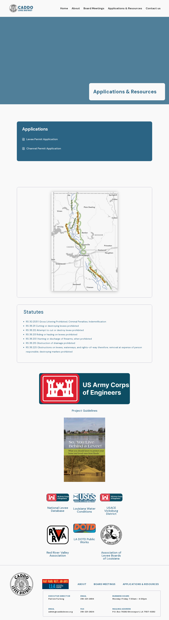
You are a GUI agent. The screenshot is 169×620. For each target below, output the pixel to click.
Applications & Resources (125, 8)
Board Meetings (94, 8)
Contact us (153, 8)
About (76, 8)
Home (64, 8)
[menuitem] (82, 584)
